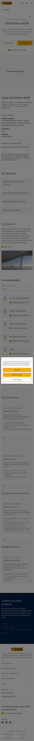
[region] (17, 370)
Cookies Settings (17, 379)
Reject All (17, 370)
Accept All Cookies (17, 374)
